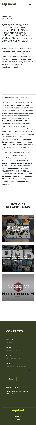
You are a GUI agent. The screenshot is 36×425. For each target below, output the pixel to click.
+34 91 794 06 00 (12, 393)
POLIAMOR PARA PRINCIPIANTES (14, 97)
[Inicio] (9, 4)
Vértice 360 (18, 108)
